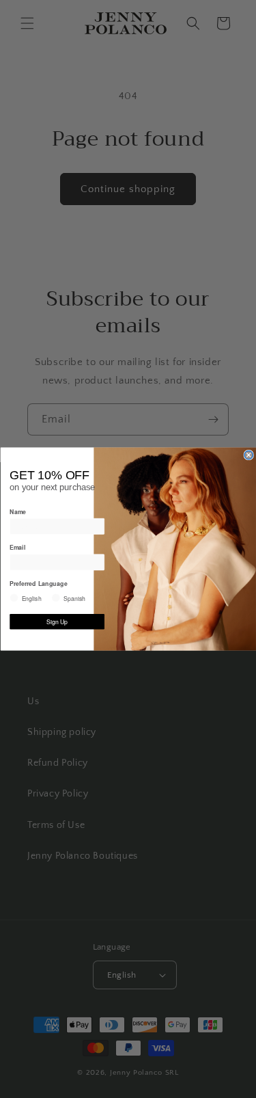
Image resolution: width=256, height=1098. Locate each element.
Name (18, 511)
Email (17, 547)
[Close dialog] (248, 455)
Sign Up (57, 621)
